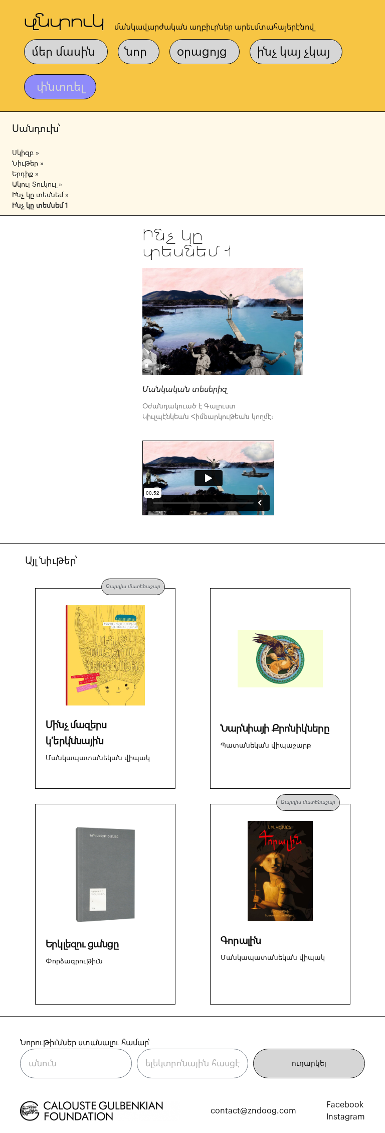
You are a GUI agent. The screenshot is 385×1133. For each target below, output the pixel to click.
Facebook (344, 1105)
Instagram (345, 1117)
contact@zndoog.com (253, 1111)
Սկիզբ (23, 153)
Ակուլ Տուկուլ (34, 184)
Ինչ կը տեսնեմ (37, 195)
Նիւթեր (25, 163)
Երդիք (22, 174)
